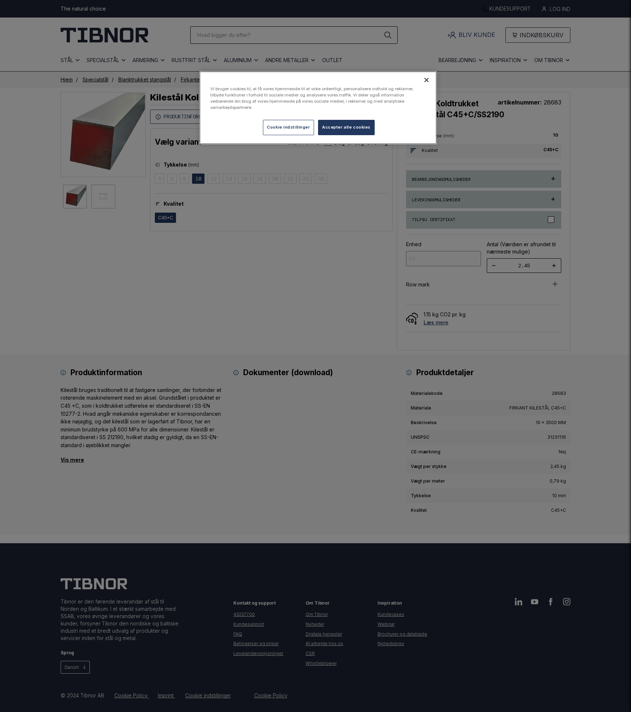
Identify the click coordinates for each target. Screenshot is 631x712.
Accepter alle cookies (346, 127)
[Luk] (426, 80)
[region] (318, 107)
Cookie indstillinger (288, 127)
